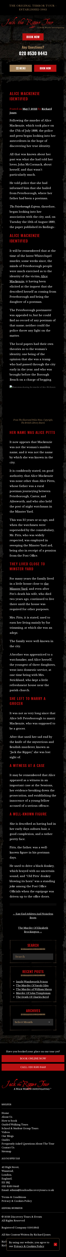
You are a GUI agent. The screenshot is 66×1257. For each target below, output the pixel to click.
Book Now (33, 37)
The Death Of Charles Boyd (32, 997)
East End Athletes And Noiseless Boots (33, 915)
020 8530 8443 (33, 53)
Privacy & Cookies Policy (17, 1201)
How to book (9, 1120)
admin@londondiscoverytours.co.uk (32, 1190)
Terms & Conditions (14, 1197)
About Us (7, 1117)
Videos (6, 1132)
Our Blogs (8, 1136)
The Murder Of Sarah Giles (32, 985)
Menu (22, 68)
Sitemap (6, 1151)
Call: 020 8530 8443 (33, 1067)
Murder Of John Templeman (33, 993)
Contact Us (8, 1147)
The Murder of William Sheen (34, 989)
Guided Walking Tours (15, 1124)
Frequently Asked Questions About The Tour (28, 1143)
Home (5, 1113)
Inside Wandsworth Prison (32, 981)
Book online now (33, 1058)
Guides (6, 1139)
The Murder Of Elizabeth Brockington (33, 929)
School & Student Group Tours (20, 1128)
